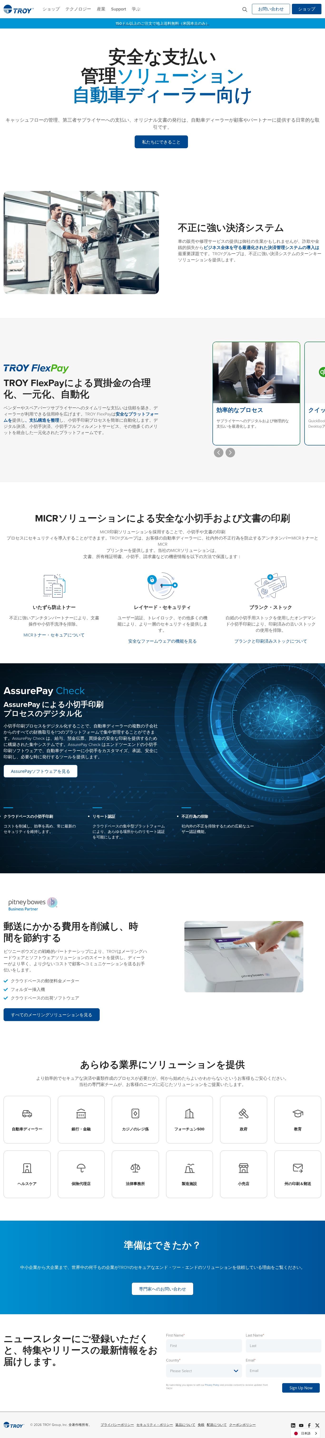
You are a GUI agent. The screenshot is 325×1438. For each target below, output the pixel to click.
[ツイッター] (317, 1424)
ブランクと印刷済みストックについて (270, 641)
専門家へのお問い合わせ (162, 1289)
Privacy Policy (212, 1385)
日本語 (305, 1433)
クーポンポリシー (242, 1424)
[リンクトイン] (293, 1424)
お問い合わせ (271, 9)
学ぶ (136, 9)
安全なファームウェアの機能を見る (162, 641)
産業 (101, 9)
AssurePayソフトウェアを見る (40, 771)
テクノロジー (78, 9)
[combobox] (305, 1433)
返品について (185, 1424)
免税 (201, 1424)
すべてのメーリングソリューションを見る (51, 1015)
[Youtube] (301, 1424)
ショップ (51, 9)
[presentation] (218, 452)
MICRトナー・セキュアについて (54, 635)
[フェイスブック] (309, 1424)
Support (118, 9)
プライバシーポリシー (117, 1424)
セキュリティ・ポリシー (154, 1424)
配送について (217, 1424)
